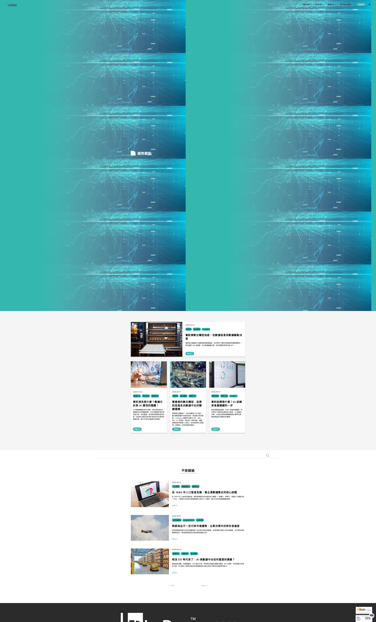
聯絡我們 (361, 4)
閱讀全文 (190, 353)
